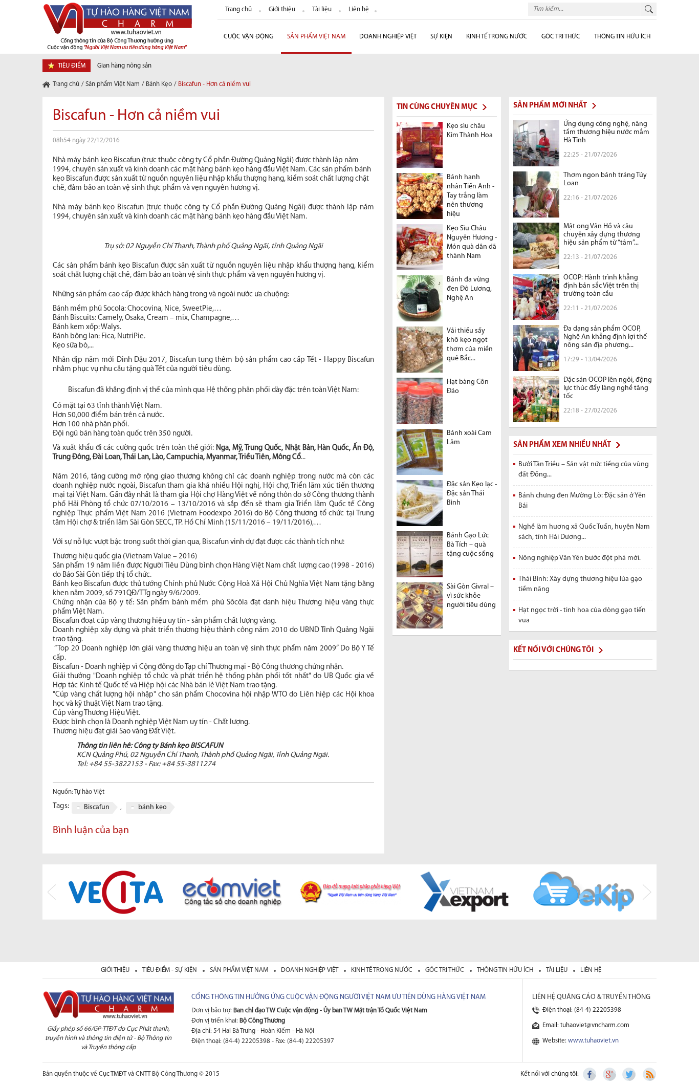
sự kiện (441, 36)
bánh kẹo (152, 807)
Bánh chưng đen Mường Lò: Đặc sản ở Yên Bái (582, 501)
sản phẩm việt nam (240, 970)
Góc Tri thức (560, 36)
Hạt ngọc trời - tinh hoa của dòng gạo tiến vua (582, 615)
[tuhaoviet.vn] (117, 26)
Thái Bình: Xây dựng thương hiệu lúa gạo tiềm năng (580, 584)
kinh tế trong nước (382, 970)
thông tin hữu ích (506, 970)
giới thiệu (116, 970)
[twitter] (629, 1074)
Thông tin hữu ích (622, 36)
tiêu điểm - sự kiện (170, 970)
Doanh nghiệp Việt (388, 36)
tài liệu (557, 970)
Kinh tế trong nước (497, 36)
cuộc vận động (248, 36)
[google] (610, 1074)
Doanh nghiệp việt (310, 970)
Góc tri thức (445, 970)
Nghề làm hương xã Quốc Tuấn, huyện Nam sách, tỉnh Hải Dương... (584, 532)
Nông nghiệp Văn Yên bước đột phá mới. (579, 558)
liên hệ (590, 970)
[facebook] (590, 1074)
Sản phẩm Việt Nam (316, 36)
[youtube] (649, 1074)
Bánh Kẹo (159, 84)
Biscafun (97, 807)
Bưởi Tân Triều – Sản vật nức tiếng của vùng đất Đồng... (583, 470)
